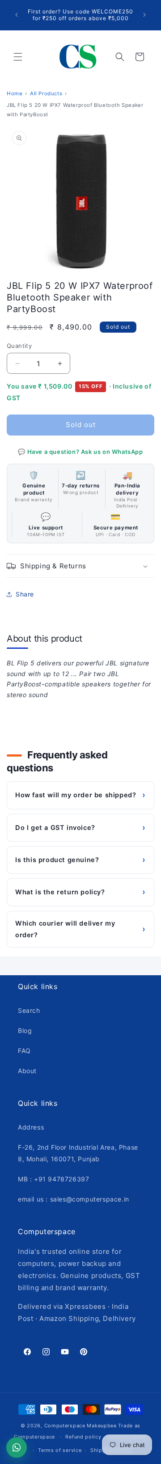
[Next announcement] (144, 15)
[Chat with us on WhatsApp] (16, 1447)
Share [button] (25, 594)
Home (14, 93)
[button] (18, 57)
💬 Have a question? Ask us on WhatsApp (80, 451)
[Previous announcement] (16, 15)
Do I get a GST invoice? (80, 827)
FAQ (24, 1050)
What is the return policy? (80, 892)
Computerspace (64, 1425)
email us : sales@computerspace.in (73, 1199)
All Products (46, 93)
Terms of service (59, 1450)
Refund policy (83, 1437)
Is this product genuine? (80, 859)
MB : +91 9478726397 (53, 1179)
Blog (25, 1030)
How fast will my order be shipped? (80, 795)
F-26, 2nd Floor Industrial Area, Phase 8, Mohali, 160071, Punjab (78, 1152)
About (27, 1071)
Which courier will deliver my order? (80, 929)
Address (31, 1127)
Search (29, 1010)
